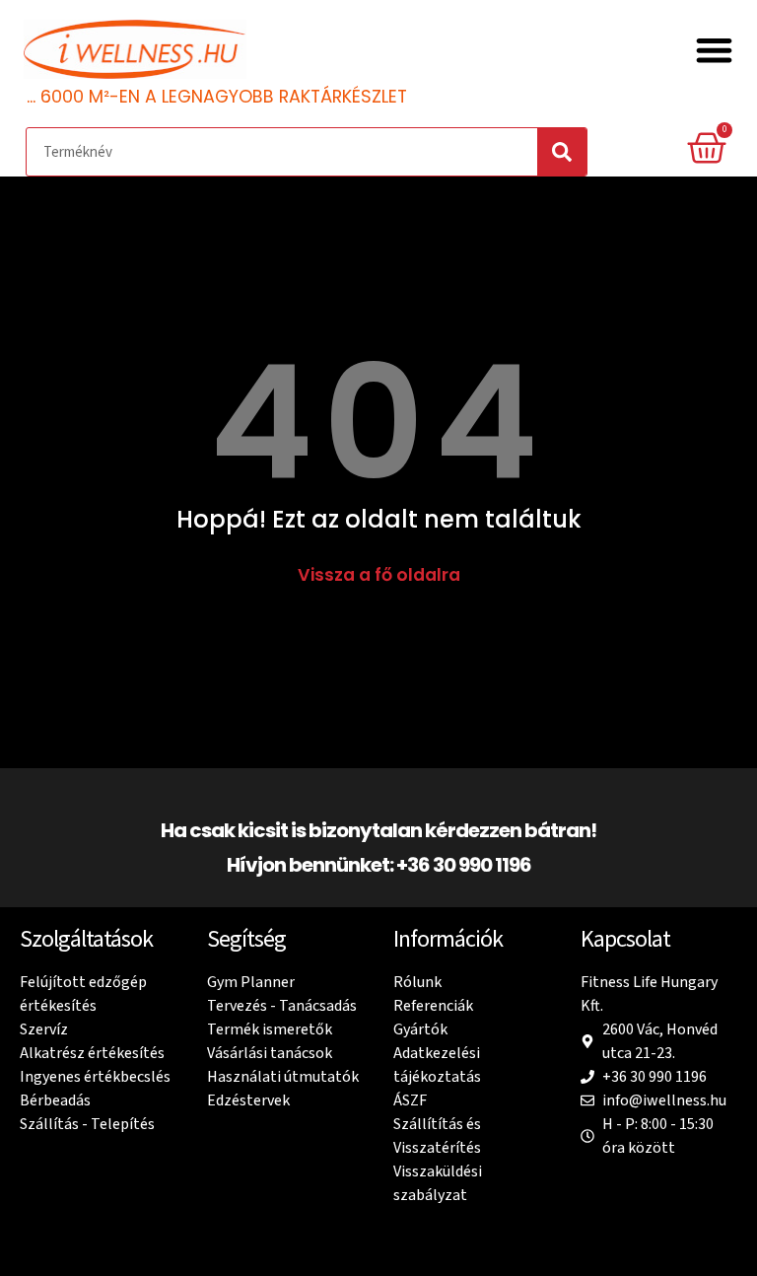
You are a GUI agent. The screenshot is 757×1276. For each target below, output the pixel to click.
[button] (715, 51)
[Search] (561, 152)
